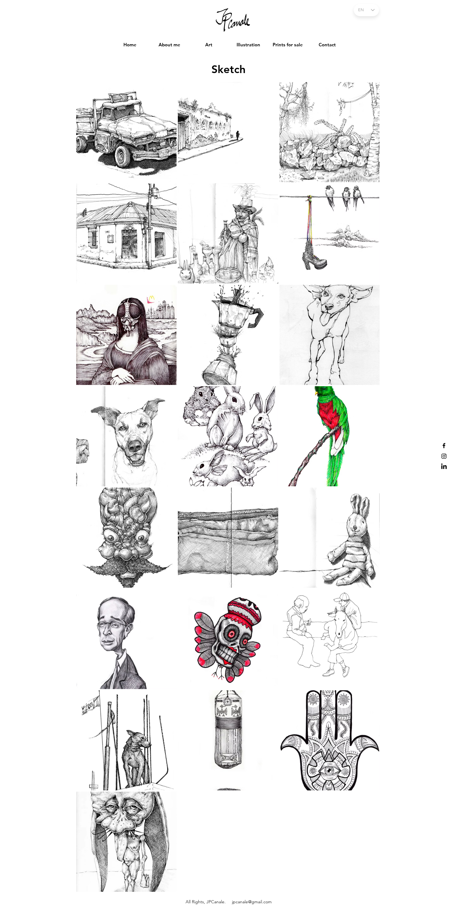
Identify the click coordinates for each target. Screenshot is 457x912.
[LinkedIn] (444, 466)
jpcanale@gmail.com (252, 902)
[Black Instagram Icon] (444, 456)
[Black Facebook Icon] (444, 445)
